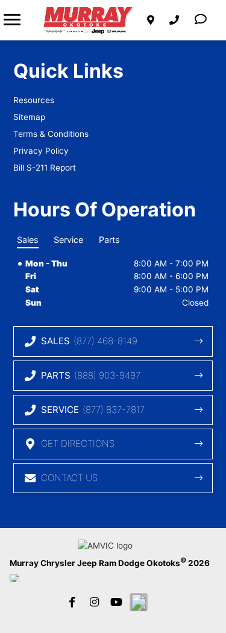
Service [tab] (68, 240)
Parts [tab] (109, 240)
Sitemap (29, 117)
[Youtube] (116, 602)
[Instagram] (94, 602)
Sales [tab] (28, 240)
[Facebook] (72, 602)
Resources (33, 100)
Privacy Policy (41, 151)
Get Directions (78, 443)
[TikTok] (139, 602)
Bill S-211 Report (44, 167)
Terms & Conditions (51, 134)
